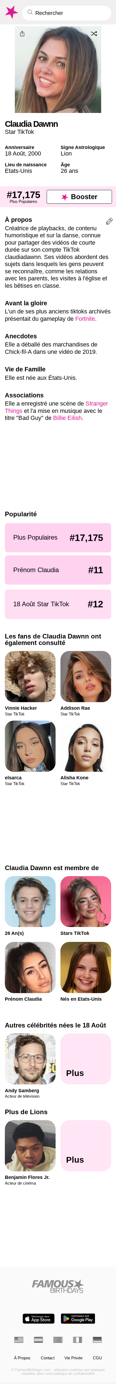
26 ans (69, 170)
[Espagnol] (38, 1340)
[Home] (58, 1286)
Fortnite (85, 318)
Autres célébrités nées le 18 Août (55, 1025)
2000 (34, 153)
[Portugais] (57, 1340)
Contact (47, 1358)
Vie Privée (73, 1358)
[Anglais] (18, 1340)
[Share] (22, 34)
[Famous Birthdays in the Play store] (78, 1319)
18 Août (15, 153)
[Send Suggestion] (109, 222)
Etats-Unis (18, 170)
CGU (97, 1358)
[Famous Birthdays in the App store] (38, 1319)
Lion (66, 153)
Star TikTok (19, 131)
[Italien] (77, 1340)
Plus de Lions (26, 1112)
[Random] (94, 33)
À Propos (22, 1358)
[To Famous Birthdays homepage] (11, 12)
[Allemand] (97, 1340)
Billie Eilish (67, 417)
